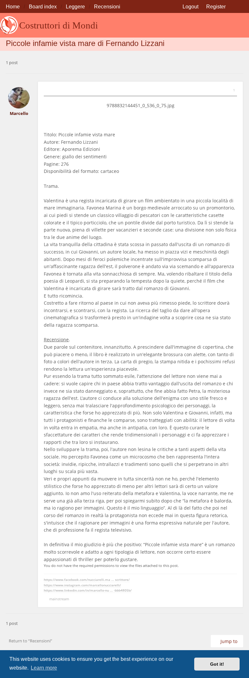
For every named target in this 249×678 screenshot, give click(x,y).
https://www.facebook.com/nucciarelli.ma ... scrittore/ (87, 579)
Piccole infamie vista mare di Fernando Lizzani (85, 43)
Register (216, 6)
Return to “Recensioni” (30, 641)
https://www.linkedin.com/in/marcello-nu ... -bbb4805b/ (88, 590)
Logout (190, 6)
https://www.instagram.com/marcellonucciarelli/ (82, 585)
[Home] (9, 25)
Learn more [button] (44, 668)
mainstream (59, 598)
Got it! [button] (217, 664)
